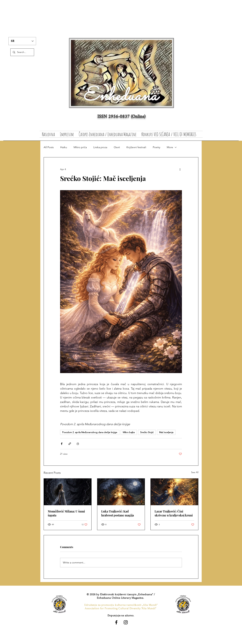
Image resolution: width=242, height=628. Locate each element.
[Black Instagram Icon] (125, 622)
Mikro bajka (129, 432)
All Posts (49, 147)
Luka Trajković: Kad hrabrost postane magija (117, 513)
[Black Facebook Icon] (116, 622)
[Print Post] (77, 443)
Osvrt (117, 147)
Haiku (63, 147)
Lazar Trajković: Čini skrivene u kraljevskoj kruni (174, 513)
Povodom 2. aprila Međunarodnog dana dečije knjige (89, 432)
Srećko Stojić (147, 432)
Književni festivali (136, 147)
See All (194, 472)
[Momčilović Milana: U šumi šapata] (67, 492)
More (170, 147)
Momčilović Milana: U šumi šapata (66, 513)
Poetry (156, 147)
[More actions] (180, 169)
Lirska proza (100, 147)
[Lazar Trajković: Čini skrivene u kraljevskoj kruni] (174, 492)
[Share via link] (69, 443)
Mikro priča (80, 147)
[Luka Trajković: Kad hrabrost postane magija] (121, 492)
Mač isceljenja (166, 432)
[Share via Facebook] (61, 443)
